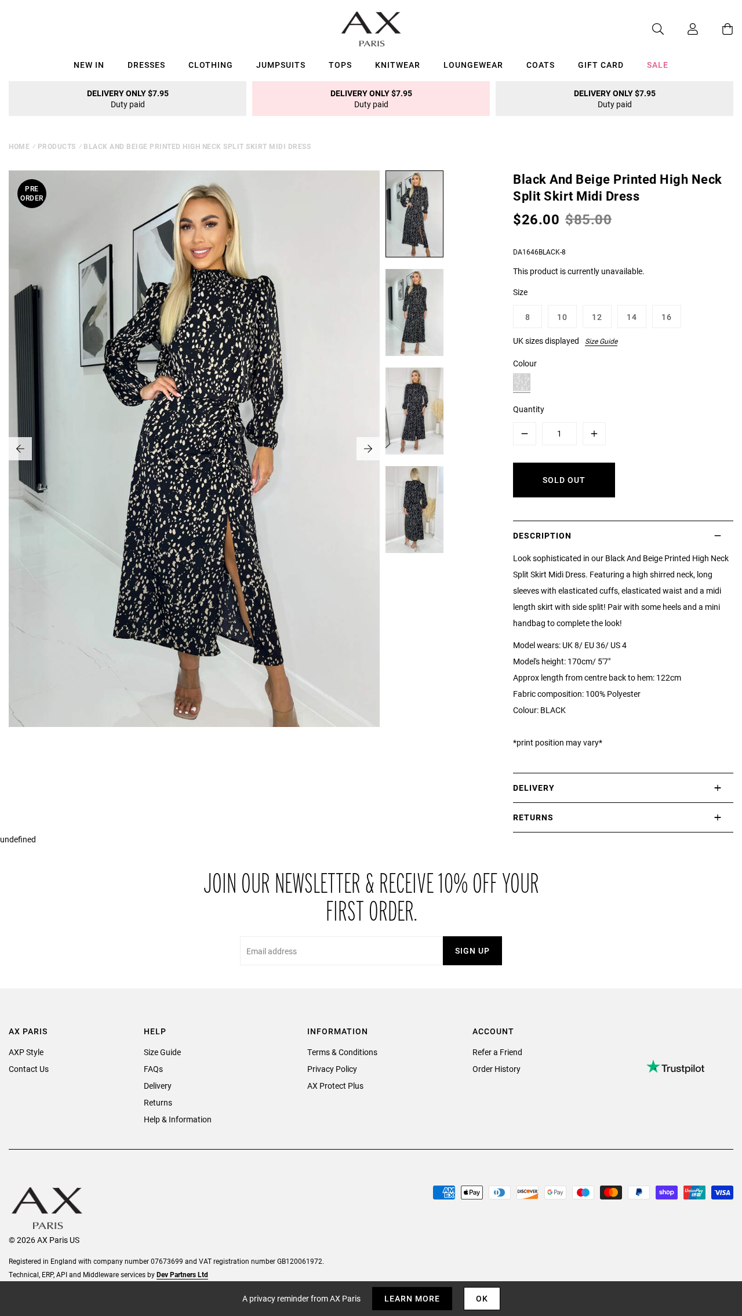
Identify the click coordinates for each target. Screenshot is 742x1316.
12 (597, 316)
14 (632, 316)
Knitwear (397, 64)
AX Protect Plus (335, 1085)
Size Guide (601, 341)
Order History (496, 1068)
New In (89, 64)
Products (57, 146)
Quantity (528, 409)
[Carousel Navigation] (194, 448)
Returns (158, 1102)
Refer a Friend (497, 1051)
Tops (340, 64)
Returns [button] (533, 817)
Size (520, 291)
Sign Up (472, 950)
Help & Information (178, 1119)
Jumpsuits (280, 64)
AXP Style (26, 1051)
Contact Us (29, 1068)
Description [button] (542, 535)
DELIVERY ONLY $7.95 (128, 99)
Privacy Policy (332, 1068)
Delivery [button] (534, 787)
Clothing (210, 64)
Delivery (158, 1085)
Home (19, 146)
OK (482, 1298)
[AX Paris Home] (371, 29)
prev (20, 448)
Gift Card (601, 64)
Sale (657, 64)
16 (666, 316)
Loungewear (473, 64)
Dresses (146, 64)
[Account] (681, 29)
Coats (540, 64)
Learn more (412, 1298)
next (368, 448)
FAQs (153, 1068)
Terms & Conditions (342, 1051)
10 (562, 316)
